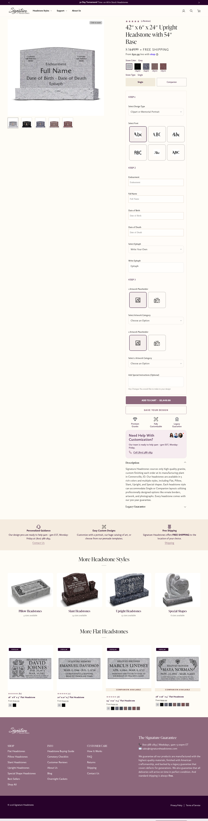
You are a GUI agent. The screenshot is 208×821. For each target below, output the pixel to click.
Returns (91, 762)
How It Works (94, 751)
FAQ (89, 756)
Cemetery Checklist (57, 756)
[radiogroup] (156, 143)
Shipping (169, 542)
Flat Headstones (16, 751)
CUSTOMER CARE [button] (97, 746)
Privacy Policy (176, 805)
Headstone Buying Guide (60, 751)
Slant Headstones (17, 762)
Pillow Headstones (18, 756)
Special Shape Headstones (22, 773)
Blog (49, 773)
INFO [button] (50, 746)
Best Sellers (14, 778)
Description (132, 462)
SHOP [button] (11, 746)
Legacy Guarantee (136, 506)
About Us (52, 767)
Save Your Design (156, 410)
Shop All (12, 784)
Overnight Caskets (57, 778)
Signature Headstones (24, 805)
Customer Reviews (57, 762)
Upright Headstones (18, 767)
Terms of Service (193, 805)
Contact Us (38, 542)
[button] (42, 10)
